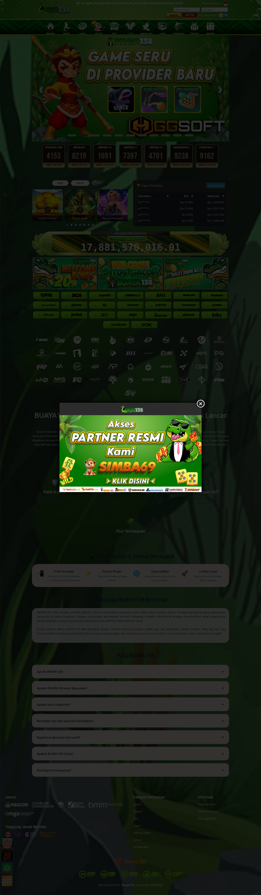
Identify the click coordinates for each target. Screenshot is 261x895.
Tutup (200, 403)
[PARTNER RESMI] (130, 453)
